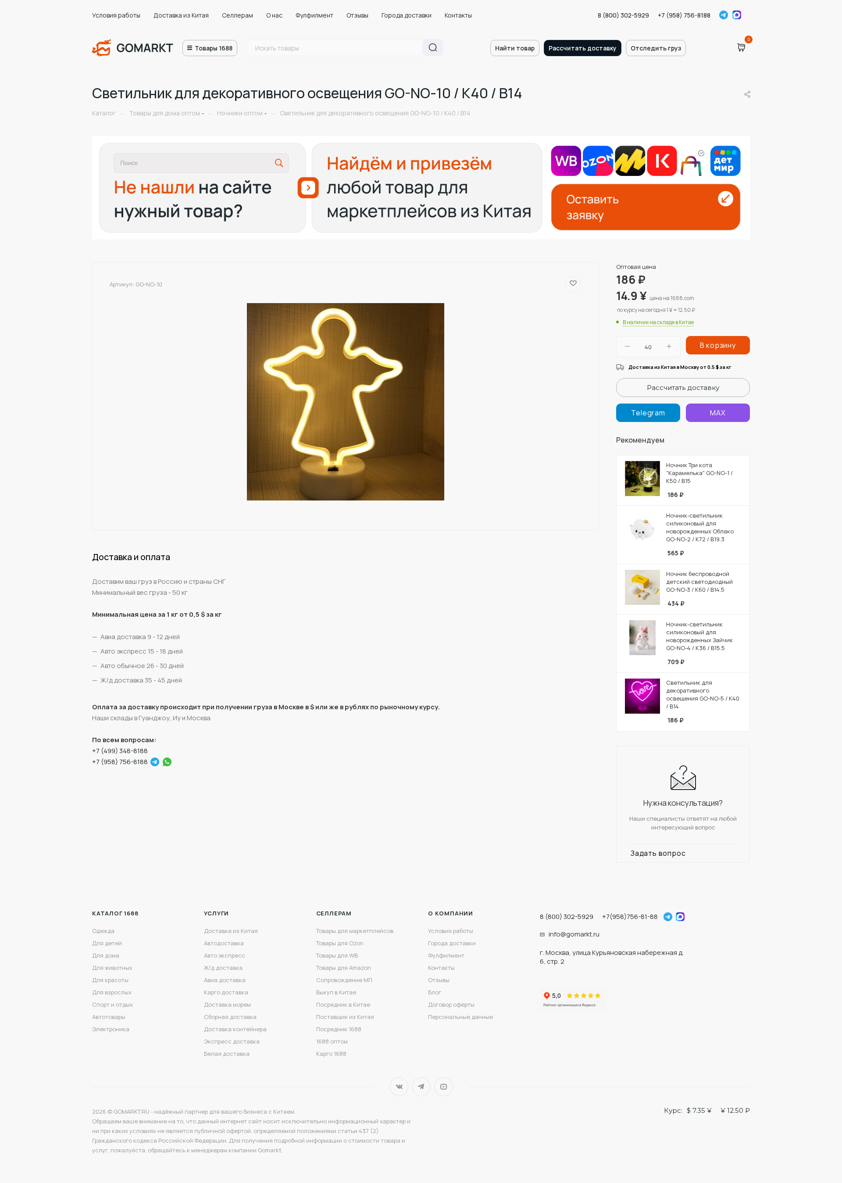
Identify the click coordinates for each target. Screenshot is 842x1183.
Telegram (723, 15)
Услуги (216, 913)
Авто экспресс (224, 955)
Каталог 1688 (115, 913)
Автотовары (108, 1017)
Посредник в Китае (343, 1004)
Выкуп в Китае (336, 992)
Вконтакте (398, 1086)
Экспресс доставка (232, 1041)
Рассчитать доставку (583, 48)
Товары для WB (337, 955)
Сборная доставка (230, 1017)
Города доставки (407, 15)
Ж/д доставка (223, 968)
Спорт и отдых (112, 1004)
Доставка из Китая (181, 15)
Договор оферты (451, 1004)
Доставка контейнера (235, 1029)
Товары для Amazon (343, 968)
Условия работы (116, 15)
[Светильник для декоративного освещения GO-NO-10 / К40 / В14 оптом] (345, 401)
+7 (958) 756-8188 (684, 15)
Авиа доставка (225, 980)
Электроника (110, 1029)
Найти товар (515, 48)
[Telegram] (154, 762)
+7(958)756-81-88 (630, 916)
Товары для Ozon (340, 943)
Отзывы (357, 15)
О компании (450, 913)
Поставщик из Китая (345, 1017)
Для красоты (110, 980)
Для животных (112, 968)
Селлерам (237, 15)
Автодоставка (224, 943)
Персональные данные (460, 1017)
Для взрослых (112, 992)
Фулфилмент (314, 15)
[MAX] (717, 413)
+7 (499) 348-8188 (120, 750)
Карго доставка (226, 992)
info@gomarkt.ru (574, 934)
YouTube (443, 1086)
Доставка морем (227, 1004)
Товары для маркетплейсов (354, 931)
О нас (274, 15)
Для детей (107, 943)
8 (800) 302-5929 (623, 15)
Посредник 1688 (338, 1029)
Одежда (103, 931)
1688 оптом (332, 1041)
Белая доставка (227, 1054)
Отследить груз (656, 48)
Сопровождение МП (344, 980)
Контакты (458, 15)
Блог (434, 992)
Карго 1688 (331, 1054)
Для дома (105, 955)
